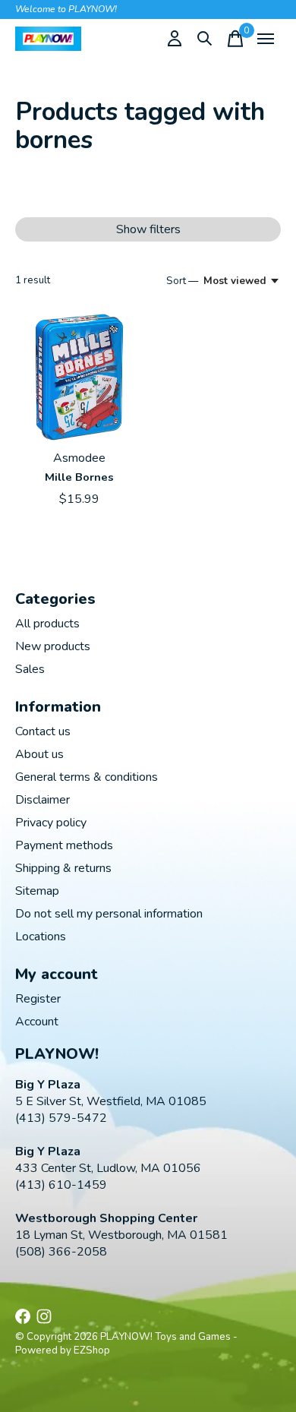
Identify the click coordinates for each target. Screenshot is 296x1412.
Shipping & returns (63, 868)
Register (38, 998)
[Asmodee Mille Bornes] (79, 377)
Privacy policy (51, 822)
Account (36, 1021)
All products (47, 623)
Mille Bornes (79, 477)
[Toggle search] (205, 39)
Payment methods (64, 845)
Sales (30, 669)
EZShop (92, 1350)
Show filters (148, 229)
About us (39, 754)
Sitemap (37, 891)
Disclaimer (42, 799)
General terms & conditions (86, 777)
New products (52, 646)
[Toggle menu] (265, 39)
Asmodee (79, 458)
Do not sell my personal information (109, 913)
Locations (40, 936)
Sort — (182, 281)
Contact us (43, 731)
